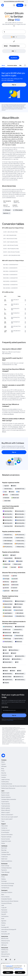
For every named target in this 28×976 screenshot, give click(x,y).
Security (3, 773)
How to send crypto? (6, 819)
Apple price (4, 952)
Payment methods (6, 836)
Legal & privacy (5, 779)
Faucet (3, 925)
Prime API (4, 931)
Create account (5, 830)
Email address (5, 707)
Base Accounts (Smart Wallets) (9, 901)
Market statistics (6, 797)
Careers (3, 764)
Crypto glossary (5, 806)
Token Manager (5, 872)
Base (2, 894)
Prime (3, 877)
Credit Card (4, 856)
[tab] (3, 65)
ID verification (5, 832)
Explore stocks (5, 795)
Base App (3, 850)
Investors (4, 775)
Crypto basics (5, 801)
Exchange (4, 881)
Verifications (4, 916)
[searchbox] (14, 51)
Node (2, 918)
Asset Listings (5, 865)
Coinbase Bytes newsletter (8, 799)
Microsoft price (5, 954)
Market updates (5, 808)
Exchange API (5, 927)
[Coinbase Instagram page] (10, 960)
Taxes (2, 821)
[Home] (2, 5)
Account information (7, 834)
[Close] (24, 966)
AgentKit (3, 920)
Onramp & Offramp (6, 903)
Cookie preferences (6, 784)
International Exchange (7, 883)
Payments (4, 870)
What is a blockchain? (7, 814)
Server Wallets (5, 896)
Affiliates (3, 766)
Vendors (3, 777)
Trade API (4, 907)
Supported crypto (6, 841)
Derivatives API (5, 934)
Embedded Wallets (6, 899)
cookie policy (9, 965)
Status (3, 843)
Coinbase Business (6, 868)
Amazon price (5, 956)
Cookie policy (5, 781)
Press (2, 770)
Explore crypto (5, 793)
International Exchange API (8, 929)
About (3, 762)
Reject (8, 972)
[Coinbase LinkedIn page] (6, 960)
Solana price (4, 943)
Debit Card (4, 859)
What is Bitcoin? (5, 810)
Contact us (4, 828)
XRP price (4, 945)
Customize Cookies (18, 968)
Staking (3, 879)
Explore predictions (6, 861)
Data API (3, 914)
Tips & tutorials (5, 803)
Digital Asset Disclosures (8, 788)
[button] (25, 5)
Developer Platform (6, 892)
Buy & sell (4, 848)
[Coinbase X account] (1, 960)
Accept (20, 972)
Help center (4, 826)
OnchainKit (4, 912)
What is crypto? (5, 812)
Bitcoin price (4, 938)
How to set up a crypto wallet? (9, 817)
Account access (5, 839)
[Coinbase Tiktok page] (14, 960)
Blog (2, 768)
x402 (2, 905)
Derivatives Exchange (7, 885)
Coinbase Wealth (6, 854)
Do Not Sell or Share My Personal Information (13, 786)
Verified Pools (5, 887)
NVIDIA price (4, 949)
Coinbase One (5, 852)
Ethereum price (5, 940)
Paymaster (4, 910)
